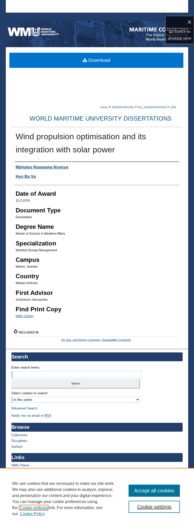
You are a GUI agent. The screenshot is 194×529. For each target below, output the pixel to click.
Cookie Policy (32, 514)
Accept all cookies (154, 490)
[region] (97, 498)
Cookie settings (33, 508)
